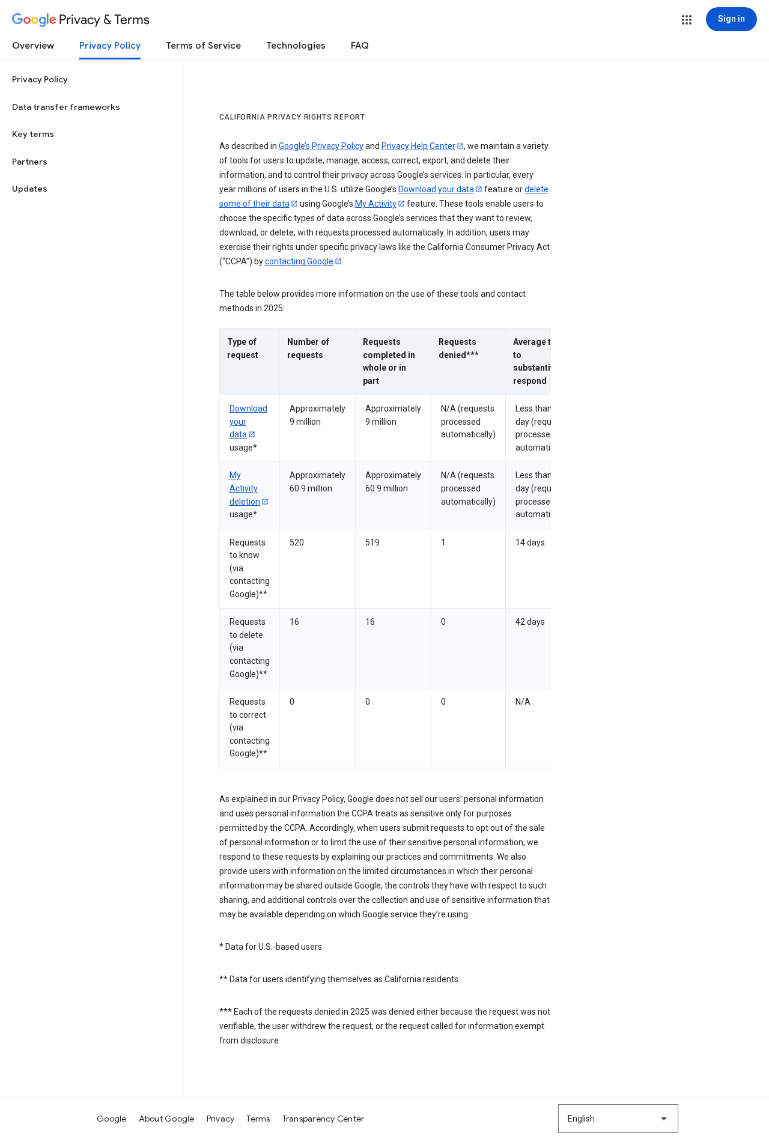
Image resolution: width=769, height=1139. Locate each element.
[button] (687, 20)
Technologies (296, 45)
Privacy (221, 1118)
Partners (29, 161)
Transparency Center (323, 1118)
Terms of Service (203, 45)
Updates (29, 188)
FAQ (360, 45)
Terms (258, 1118)
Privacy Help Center (418, 146)
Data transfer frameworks (66, 107)
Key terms (33, 134)
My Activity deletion (244, 488)
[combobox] (618, 1118)
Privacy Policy (110, 45)
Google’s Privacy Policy (321, 146)
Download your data (436, 189)
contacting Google (299, 261)
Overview (33, 45)
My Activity (376, 203)
